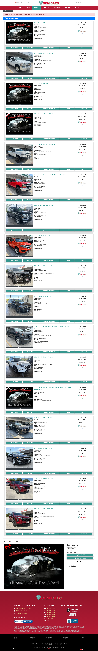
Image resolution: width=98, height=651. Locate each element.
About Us (15, 637)
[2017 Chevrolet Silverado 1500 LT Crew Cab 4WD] (19, 184)
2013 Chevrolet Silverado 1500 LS (44, 53)
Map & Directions (49, 637)
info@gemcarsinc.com (21, 613)
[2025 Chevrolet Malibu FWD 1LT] (19, 457)
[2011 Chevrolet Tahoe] (19, 32)
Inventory (36, 8)
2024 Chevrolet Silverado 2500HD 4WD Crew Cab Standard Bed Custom (52, 388)
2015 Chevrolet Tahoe (41, 83)
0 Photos (19, 43)
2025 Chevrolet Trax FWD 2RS (43, 478)
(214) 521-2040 (24, 611)
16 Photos (20, 256)
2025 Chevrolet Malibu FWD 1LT (44, 448)
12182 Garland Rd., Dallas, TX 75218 (22, 3)
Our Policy (77, 8)
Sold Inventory (65, 640)
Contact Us (49, 636)
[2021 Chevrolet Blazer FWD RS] (19, 305)
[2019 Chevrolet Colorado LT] (19, 245)
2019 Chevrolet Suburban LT (43, 266)
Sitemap (82, 636)
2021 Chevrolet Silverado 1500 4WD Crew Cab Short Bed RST (51, 327)
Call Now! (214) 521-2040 (77, 3)
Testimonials (46, 8)
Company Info (67, 8)
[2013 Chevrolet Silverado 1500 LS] (19, 62)
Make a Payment (57, 8)
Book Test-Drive (49, 640)
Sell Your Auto (49, 638)
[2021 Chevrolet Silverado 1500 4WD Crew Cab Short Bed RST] (19, 336)
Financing (28, 8)
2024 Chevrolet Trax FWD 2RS (43, 418)
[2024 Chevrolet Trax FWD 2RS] (19, 427)
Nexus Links (82, 638)
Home (20, 8)
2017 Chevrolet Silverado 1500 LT (44, 144)
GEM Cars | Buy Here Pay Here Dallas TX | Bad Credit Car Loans (54, 643)
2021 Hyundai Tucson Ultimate (43, 357)
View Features (84, 48)
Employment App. (65, 637)
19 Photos (20, 195)
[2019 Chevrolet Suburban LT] (19, 275)
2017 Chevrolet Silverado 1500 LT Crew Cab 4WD (49, 175)
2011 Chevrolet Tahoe (41, 23)
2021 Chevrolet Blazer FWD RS (43, 296)
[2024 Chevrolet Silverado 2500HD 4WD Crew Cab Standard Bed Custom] (19, 397)
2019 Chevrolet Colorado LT (42, 235)
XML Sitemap (82, 637)
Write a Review (32, 637)
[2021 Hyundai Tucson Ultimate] (19, 366)
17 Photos (20, 317)
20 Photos (20, 225)
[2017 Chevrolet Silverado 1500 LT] (19, 154)
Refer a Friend (65, 636)
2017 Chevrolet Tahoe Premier (43, 205)
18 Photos (20, 73)
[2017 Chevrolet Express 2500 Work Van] (19, 123)
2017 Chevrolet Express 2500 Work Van (46, 114)
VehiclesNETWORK (48, 644)
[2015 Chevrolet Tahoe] (19, 93)
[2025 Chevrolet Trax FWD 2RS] (19, 488)
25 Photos (20, 165)
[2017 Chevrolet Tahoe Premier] (19, 214)
